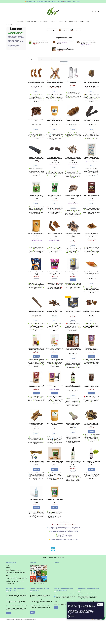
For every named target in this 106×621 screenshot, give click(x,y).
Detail (35, 91)
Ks (31, 86)
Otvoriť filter (63, 62)
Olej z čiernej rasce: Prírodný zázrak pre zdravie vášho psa (64, 600)
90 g (73, 315)
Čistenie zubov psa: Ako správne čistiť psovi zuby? (39, 605)
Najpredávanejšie (53, 59)
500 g (73, 162)
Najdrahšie (42, 59)
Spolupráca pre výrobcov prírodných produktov (17, 577)
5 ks (87, 86)
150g (53, 315)
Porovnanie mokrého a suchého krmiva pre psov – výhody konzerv (65, 593)
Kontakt (62, 557)
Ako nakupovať (9, 569)
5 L (78, 390)
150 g (57, 86)
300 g (37, 86)
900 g (38, 238)
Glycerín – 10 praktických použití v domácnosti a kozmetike (87, 593)
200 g (70, 353)
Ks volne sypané (70, 124)
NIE (73, 240)
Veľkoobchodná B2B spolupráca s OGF (14, 581)
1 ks (85, 86)
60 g (52, 162)
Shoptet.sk (44, 557)
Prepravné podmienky (54, 557)
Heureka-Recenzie (10, 583)
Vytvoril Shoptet (96, 619)
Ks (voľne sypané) (51, 86)
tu (84, 613)
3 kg (59, 124)
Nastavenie (71, 616)
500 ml (72, 390)
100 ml (68, 390)
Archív (8, 613)
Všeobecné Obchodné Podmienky (13, 570)
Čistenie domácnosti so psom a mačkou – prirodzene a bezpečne (16, 605)
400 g (53, 124)
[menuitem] (20, 21)
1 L (75, 390)
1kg (56, 124)
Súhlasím (100, 604)
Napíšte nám (9, 565)
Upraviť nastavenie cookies (30, 619)
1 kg (41, 86)
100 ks (97, 86)
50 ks (94, 86)
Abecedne (64, 59)
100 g (34, 86)
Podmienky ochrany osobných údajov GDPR (16, 572)
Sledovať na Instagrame (39, 583)
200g (50, 124)
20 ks (90, 86)
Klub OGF (8, 575)
